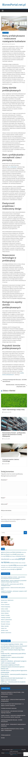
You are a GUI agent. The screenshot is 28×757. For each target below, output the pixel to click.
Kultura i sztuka (4, 608)
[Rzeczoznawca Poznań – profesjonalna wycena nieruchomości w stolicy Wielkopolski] (14, 418)
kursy (11, 556)
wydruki (14, 567)
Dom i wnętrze (5, 32)
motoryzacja (18, 556)
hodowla (18, 554)
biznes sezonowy (17, 552)
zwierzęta (12, 569)
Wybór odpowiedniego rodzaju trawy (13, 409)
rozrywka (10, 565)
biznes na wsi (9, 552)
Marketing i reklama (5, 611)
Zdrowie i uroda (4, 630)
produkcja (12, 562)
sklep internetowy (20, 565)
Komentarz (4, 480)
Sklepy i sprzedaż (5, 626)
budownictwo (23, 552)
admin (14, 44)
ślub (15, 569)
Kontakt (3, 737)
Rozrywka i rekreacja (5, 624)
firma (10, 554)
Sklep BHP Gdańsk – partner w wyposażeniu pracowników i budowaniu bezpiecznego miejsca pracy (13, 649)
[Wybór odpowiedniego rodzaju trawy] (14, 394)
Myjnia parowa (4, 696)
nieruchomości (5, 559)
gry (12, 554)
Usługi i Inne (4, 628)
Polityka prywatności (5, 735)
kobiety (7, 556)
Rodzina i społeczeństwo (6, 619)
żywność (19, 569)
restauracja (3, 565)
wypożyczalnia (4, 569)
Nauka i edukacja (5, 613)
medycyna (13, 556)
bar (5, 552)
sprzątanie (3, 567)
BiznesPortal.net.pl (14, 4)
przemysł (16, 562)
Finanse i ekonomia (5, 604)
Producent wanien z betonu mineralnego (10, 460)
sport (25, 565)
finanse (7, 554)
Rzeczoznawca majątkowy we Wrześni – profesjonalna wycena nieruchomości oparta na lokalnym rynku (12, 666)
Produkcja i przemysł (5, 617)
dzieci (5, 554)
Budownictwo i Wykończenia (7, 600)
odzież (11, 559)
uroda (9, 567)
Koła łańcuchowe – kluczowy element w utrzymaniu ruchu (15, 385)
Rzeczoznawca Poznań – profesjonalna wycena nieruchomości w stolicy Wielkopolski (13, 434)
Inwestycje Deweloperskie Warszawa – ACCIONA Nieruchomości (15, 380)
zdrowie (8, 569)
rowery (7, 565)
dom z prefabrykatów (12, 167)
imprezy (22, 554)
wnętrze (11, 567)
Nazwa (3, 497)
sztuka (6, 567)
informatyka (3, 556)
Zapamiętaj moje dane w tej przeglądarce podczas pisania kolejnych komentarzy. (13, 520)
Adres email (4, 504)
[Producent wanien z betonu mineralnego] (14, 444)
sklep (14, 565)
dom (2, 554)
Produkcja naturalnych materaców (8, 708)
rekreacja (23, 562)
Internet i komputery (5, 606)
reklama (20, 562)
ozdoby (16, 559)
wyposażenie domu (20, 567)
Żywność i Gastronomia (6, 632)
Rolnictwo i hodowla (5, 621)
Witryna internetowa (6, 510)
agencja (2, 552)
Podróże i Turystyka (5, 615)
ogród (13, 559)
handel (14, 554)
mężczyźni (23, 556)
